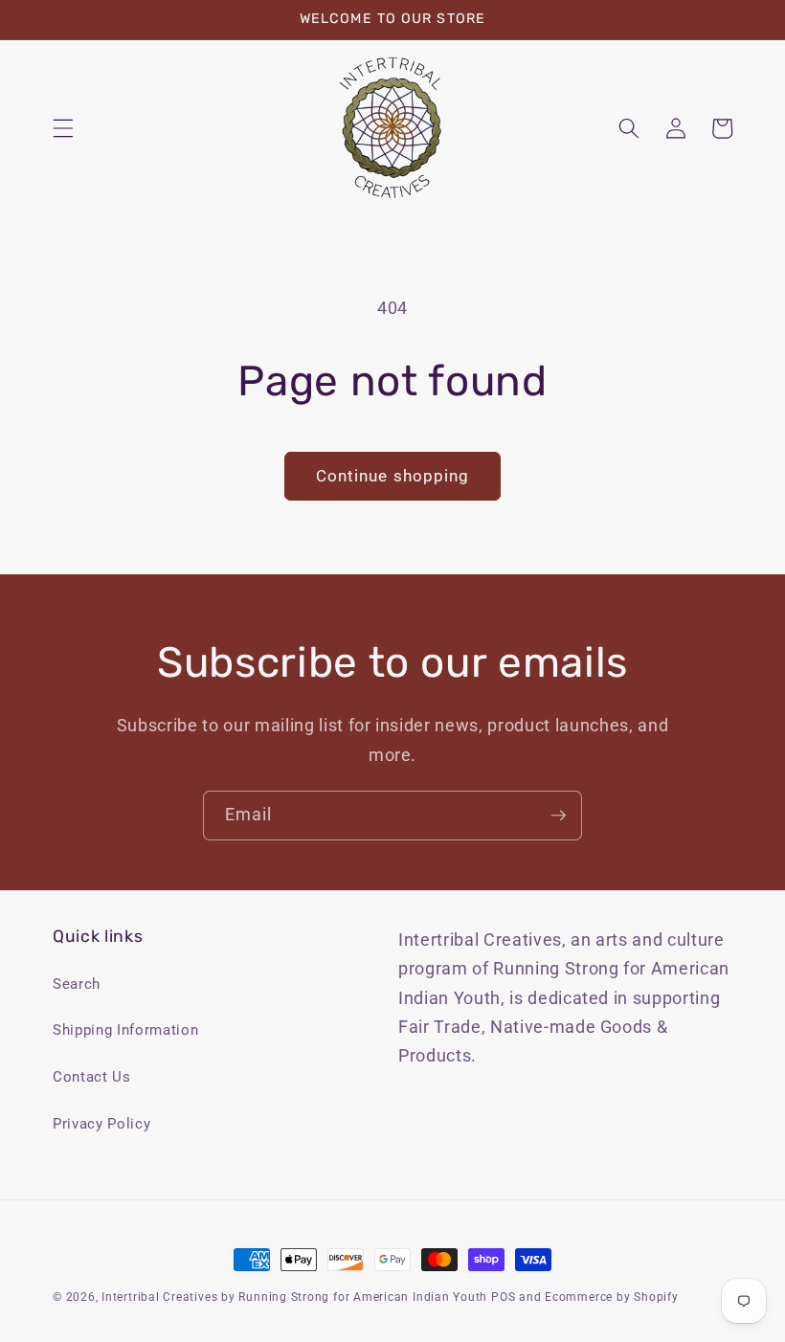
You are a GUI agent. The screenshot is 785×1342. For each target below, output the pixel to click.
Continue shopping (393, 476)
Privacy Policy (101, 1123)
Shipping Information (125, 1030)
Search (77, 984)
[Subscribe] (558, 815)
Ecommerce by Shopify (611, 1297)
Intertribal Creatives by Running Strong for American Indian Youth (294, 1297)
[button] (63, 128)
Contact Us (92, 1076)
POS (503, 1297)
